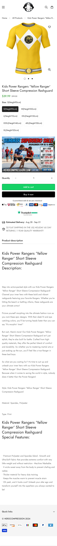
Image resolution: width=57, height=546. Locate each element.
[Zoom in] (49, 70)
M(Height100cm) (28, 109)
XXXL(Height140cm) (12, 123)
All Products (17, 18)
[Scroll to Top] (52, 532)
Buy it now (28, 194)
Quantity (6, 178)
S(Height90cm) (10, 109)
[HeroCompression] (28, 7)
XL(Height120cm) (11, 130)
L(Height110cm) (10, 116)
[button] (52, 7)
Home (4, 18)
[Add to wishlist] (49, 27)
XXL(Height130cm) (30, 116)
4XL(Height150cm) (33, 123)
